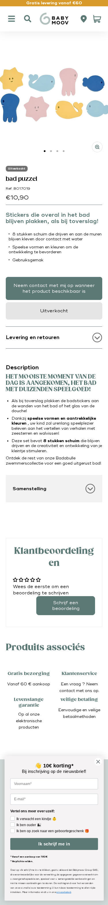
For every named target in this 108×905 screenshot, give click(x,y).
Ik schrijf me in (54, 844)
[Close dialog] (98, 762)
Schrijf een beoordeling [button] (65, 605)
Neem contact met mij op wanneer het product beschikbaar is (54, 288)
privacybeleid (63, 892)
